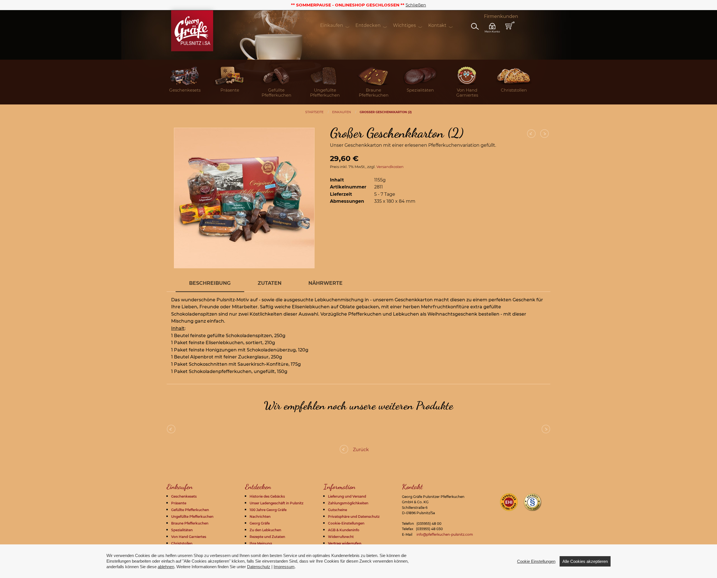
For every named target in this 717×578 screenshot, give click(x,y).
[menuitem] (184, 82)
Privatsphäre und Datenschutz (354, 516)
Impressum (284, 566)
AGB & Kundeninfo (343, 530)
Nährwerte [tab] (325, 283)
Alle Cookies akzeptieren (585, 561)
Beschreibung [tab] (210, 283)
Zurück (361, 449)
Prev (171, 429)
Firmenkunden (501, 16)
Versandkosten (390, 166)
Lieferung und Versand (347, 496)
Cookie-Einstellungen (346, 523)
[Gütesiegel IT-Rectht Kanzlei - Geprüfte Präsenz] (532, 501)
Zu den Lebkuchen (265, 530)
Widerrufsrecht (341, 537)
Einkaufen (341, 112)
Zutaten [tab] (269, 283)
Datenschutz (258, 566)
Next (545, 429)
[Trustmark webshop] (509, 501)
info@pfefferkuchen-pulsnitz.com (444, 534)
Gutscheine (337, 510)
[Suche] (475, 25)
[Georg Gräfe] (192, 30)
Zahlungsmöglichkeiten (348, 503)
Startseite (314, 112)
